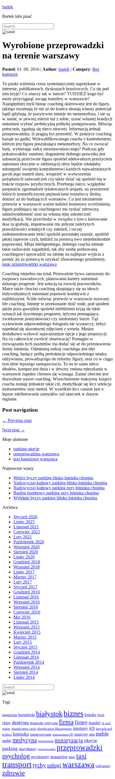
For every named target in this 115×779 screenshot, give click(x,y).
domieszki (36, 723)
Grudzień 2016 (26, 592)
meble (102, 734)
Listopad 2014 (26, 657)
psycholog (16, 756)
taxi (81, 756)
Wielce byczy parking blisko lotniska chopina (53, 477)
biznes (73, 713)
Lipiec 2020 (24, 557)
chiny (6, 723)
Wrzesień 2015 (26, 627)
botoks (90, 714)
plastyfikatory (28, 749)
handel (94, 722)
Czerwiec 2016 (26, 612)
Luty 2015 (22, 642)
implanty (80, 728)
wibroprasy (103, 766)
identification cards (23, 728)
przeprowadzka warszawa (36, 453)
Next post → (13, 430)
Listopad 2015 (26, 622)
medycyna (25, 740)
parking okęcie (26, 448)
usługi (54, 765)
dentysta (20, 722)
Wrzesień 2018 (26, 567)
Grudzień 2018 (26, 562)
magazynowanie (40, 734)
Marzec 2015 (25, 637)
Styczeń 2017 (25, 587)
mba (92, 734)
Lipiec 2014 (24, 677)
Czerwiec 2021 (26, 531)
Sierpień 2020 (25, 552)
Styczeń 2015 (25, 647)
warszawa (78, 764)
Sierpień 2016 (25, 607)
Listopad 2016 (26, 597)
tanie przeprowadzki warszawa (29, 264)
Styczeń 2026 (25, 516)
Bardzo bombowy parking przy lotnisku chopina (56, 492)
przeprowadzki (79, 747)
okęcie (90, 740)
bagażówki (26, 714)
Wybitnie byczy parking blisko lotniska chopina (55, 497)
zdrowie (13, 772)
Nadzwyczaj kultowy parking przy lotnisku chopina (59, 487)
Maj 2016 (21, 617)
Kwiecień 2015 (26, 632)
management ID (62, 734)
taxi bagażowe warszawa (35, 458)
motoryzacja (69, 740)
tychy (39, 765)
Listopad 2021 (26, 526)
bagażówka (9, 715)
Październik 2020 (28, 541)
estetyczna (51, 723)
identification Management (54, 728)
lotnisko (21, 734)
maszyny (81, 734)
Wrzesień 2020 (26, 546)
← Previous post (17, 420)
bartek (7, 6)
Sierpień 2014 (25, 672)
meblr (6, 740)
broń (100, 715)
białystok (49, 714)
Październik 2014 (28, 662)
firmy (81, 722)
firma (66, 722)
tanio (72, 757)
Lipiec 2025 (24, 521)
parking (10, 748)
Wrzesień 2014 (26, 667)
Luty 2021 (22, 536)
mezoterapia (46, 741)
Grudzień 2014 (26, 652)
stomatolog (59, 757)
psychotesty (40, 756)
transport (17, 764)
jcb (92, 728)
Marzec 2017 (25, 577)
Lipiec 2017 (24, 572)
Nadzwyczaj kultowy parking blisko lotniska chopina (60, 482)
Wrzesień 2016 (26, 602)
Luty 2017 (22, 582)
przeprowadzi (47, 749)
